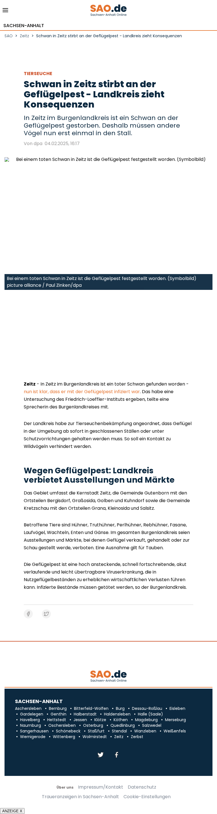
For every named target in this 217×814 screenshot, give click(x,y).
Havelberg (30, 720)
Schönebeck (68, 731)
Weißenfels (175, 731)
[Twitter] (100, 755)
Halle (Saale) (150, 714)
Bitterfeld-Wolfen (91, 708)
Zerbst (137, 736)
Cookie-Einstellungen (147, 797)
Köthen (121, 720)
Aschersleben (28, 708)
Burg (120, 708)
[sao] (108, 676)
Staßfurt (96, 731)
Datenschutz (142, 787)
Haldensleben (117, 714)
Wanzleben (145, 731)
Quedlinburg (122, 725)
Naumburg (30, 725)
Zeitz (118, 736)
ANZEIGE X (12, 811)
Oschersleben (62, 725)
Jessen (80, 720)
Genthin (58, 714)
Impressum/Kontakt (100, 787)
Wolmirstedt (95, 736)
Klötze (100, 720)
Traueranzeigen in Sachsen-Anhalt (80, 797)
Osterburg (93, 725)
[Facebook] (116, 755)
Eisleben (177, 708)
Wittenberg (64, 736)
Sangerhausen (34, 731)
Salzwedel (151, 725)
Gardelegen (31, 714)
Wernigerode (32, 736)
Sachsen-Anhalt (23, 25)
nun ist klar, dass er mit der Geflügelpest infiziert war (82, 391)
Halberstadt (85, 714)
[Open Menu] (5, 11)
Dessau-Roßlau (147, 708)
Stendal (119, 731)
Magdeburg (146, 720)
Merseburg (175, 720)
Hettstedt (56, 720)
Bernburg (58, 708)
